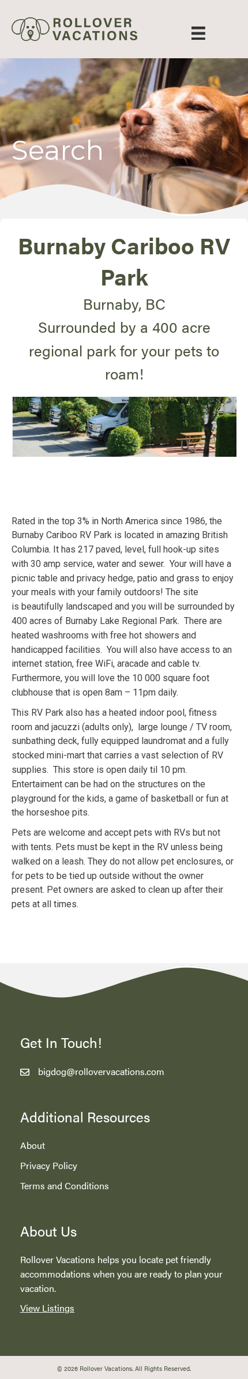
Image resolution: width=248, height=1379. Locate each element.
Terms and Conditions (64, 1185)
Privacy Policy (48, 1165)
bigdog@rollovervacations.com (101, 1071)
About (32, 1145)
